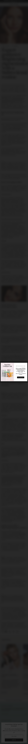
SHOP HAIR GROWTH (20, 377)
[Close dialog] (26, 363)
